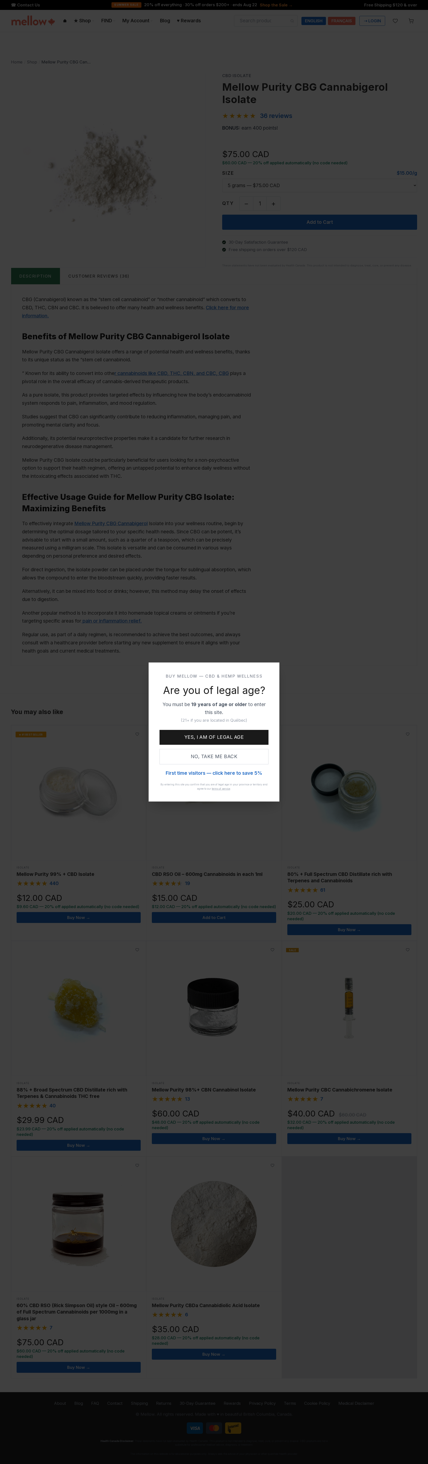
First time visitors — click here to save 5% (214, 773)
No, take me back (214, 756)
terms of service (221, 788)
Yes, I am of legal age (214, 737)
